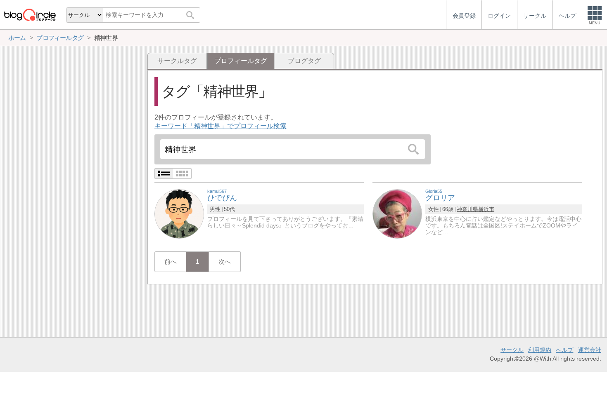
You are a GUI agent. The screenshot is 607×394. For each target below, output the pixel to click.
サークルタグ (177, 60)
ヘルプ (564, 350)
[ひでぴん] (179, 213)
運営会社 (589, 350)
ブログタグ (304, 60)
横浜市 (486, 209)
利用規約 (539, 350)
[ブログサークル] (29, 14)
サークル (512, 350)
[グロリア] (397, 213)
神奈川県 (467, 209)
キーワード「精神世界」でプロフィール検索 (220, 125)
